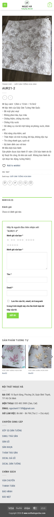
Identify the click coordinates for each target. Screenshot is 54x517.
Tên (9, 274)
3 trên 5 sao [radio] (20, 240)
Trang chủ (7, 84)
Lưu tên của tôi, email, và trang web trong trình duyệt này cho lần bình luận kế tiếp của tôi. (25, 305)
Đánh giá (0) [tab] (7, 200)
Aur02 (4, 373)
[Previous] (2, 362)
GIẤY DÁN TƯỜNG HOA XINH (25, 84)
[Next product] (4, 97)
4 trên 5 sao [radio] (29, 240)
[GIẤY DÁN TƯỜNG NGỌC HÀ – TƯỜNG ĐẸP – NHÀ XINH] (27, 5)
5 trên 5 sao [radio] (12, 245)
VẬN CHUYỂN (8, 480)
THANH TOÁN (8, 486)
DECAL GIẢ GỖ (9, 458)
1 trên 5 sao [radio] (7, 240)
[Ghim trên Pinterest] (25, 183)
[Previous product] (10, 97)
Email (10, 287)
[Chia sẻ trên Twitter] (15, 183)
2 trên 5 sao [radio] (12, 240)
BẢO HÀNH (7, 491)
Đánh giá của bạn (15, 235)
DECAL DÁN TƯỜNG (11, 463)
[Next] (51, 362)
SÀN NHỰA (7, 447)
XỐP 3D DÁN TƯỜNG (12, 430)
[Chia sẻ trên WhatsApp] (4, 183)
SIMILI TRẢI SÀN (10, 436)
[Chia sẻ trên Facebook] (10, 183)
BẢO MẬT (6, 497)
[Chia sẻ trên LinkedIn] (30, 183)
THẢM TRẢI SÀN (10, 452)
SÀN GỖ (6, 441)
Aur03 (30, 373)
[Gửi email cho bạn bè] (20, 183)
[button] (4, 5)
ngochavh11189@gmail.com (22, 408)
